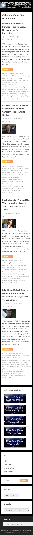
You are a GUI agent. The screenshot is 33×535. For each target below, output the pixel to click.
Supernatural (16, 96)
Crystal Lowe (24, 76)
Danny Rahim (6, 78)
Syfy (22, 96)
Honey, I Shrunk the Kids (9, 84)
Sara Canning (13, 93)
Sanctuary (5, 93)
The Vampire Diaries (20, 188)
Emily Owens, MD (16, 78)
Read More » (8, 69)
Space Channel (6, 96)
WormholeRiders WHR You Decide (14, 3)
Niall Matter (23, 89)
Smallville (5, 371)
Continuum (22, 360)
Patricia (20, 118)
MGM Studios (19, 364)
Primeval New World (22, 91)
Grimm (4, 362)
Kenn (19, 37)
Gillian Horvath (6, 82)
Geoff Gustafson (23, 80)
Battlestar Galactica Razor (10, 360)
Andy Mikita (5, 263)
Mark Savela (20, 87)
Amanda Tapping (7, 168)
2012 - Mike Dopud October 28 (13, 353)
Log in (6, 461)
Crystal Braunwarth (14, 76)
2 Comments (8, 40)
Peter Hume (5, 276)
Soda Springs (22, 93)
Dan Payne (25, 168)
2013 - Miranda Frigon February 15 (14, 73)
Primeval (19, 179)
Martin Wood (6, 89)
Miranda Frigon (15, 89)
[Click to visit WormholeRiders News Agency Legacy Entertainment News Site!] (15, 425)
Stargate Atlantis (17, 184)
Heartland (15, 82)
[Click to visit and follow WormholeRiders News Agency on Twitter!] (15, 447)
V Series (4, 98)
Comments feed (9, 468)
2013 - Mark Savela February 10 (14, 166)
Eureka (21, 170)
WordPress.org (8, 472)
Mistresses (13, 366)
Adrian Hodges (8, 260)
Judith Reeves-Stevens (9, 87)
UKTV (25, 96)
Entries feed (8, 464)
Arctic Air (5, 76)
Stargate (21, 371)
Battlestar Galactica (19, 358)
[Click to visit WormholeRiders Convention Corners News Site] (15, 413)
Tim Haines (5, 190)
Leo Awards (14, 175)
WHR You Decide (13, 98)
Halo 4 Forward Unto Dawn (15, 362)
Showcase (26, 369)
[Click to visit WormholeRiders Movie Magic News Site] (15, 402)
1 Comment (7, 122)
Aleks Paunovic (6, 355)
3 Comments (8, 216)
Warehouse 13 (6, 378)
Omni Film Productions (9, 91)
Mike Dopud (6, 366)
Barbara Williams (7, 358)
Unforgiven (17, 190)
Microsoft (26, 364)
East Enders (14, 170)
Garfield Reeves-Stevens (9, 80)
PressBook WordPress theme (20, 532)
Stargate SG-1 (6, 186)
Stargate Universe (17, 186)
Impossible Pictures (8, 364)
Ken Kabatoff (6, 175)
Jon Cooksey (26, 172)
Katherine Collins (22, 269)
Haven (25, 362)
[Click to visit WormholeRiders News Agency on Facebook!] (15, 436)
